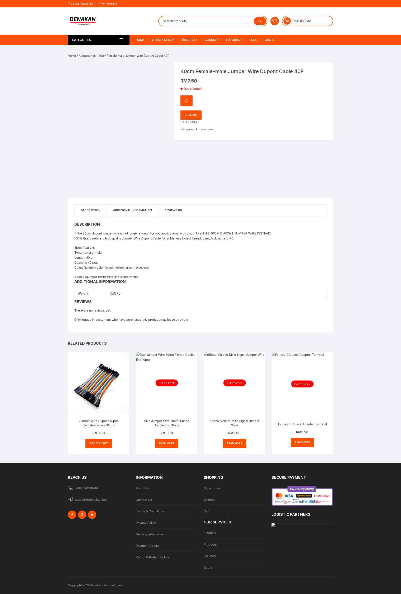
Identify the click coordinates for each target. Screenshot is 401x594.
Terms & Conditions (150, 511)
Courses (211, 40)
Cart (207, 511)
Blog (253, 40)
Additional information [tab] (132, 210)
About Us (142, 488)
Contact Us (144, 500)
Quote (270, 40)
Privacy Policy (146, 523)
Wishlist (209, 500)
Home (140, 40)
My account (212, 488)
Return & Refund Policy (152, 557)
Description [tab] (90, 210)
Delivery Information (150, 534)
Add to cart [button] (99, 443)
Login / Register (81, 3)
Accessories (87, 55)
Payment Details (147, 546)
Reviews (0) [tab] (173, 210)
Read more (166, 443)
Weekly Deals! (163, 40)
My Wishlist (110, 3)
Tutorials (234, 40)
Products (189, 40)
